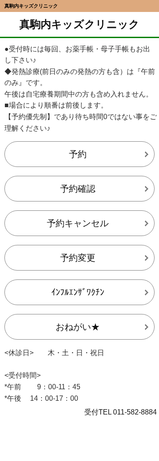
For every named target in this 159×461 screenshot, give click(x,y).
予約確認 (77, 189)
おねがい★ (78, 327)
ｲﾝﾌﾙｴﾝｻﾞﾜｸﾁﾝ (77, 292)
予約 (78, 154)
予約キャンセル (78, 223)
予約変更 (77, 258)
